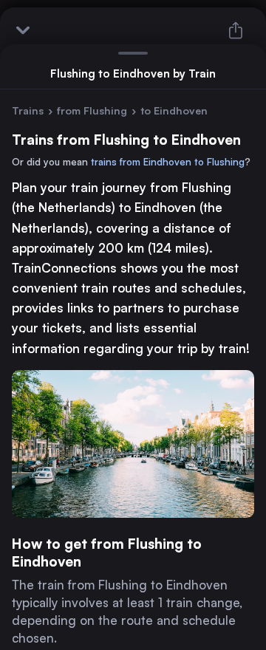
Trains (28, 110)
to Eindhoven (174, 110)
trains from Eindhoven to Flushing (168, 162)
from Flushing (92, 110)
